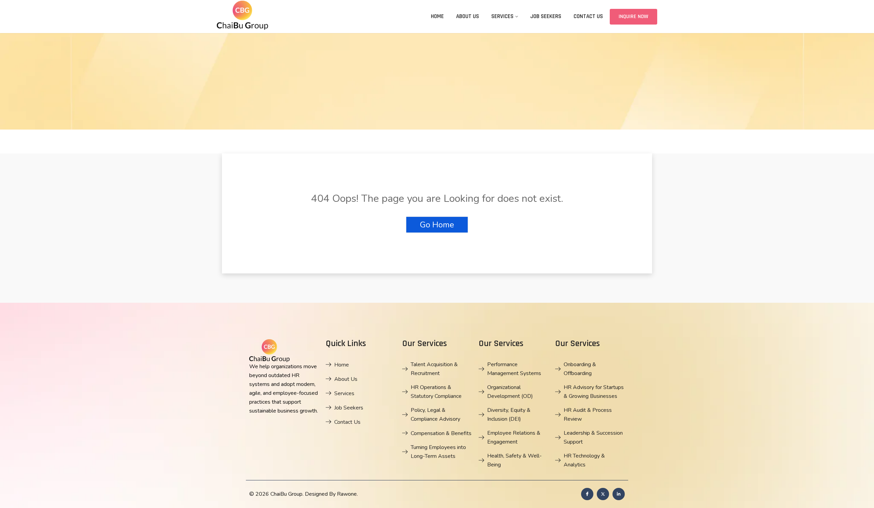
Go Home (437, 224)
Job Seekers (545, 16)
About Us (467, 16)
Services (502, 16)
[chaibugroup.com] (268, 16)
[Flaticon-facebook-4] (587, 494)
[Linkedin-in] (618, 494)
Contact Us (588, 16)
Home (437, 16)
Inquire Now (633, 16)
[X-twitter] (603, 494)
